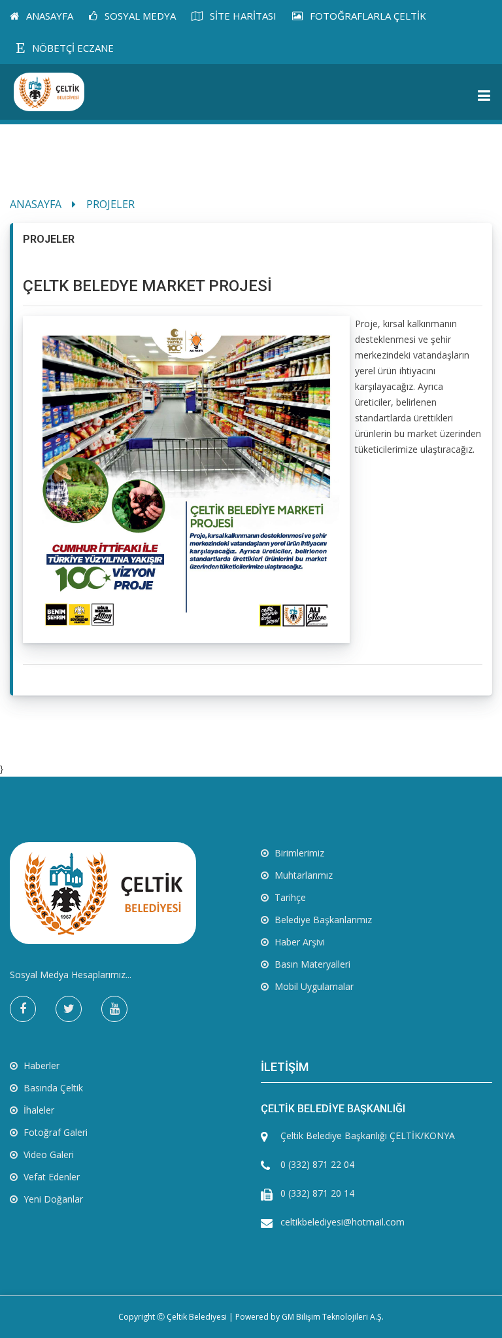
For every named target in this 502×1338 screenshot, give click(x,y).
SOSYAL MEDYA (139, 15)
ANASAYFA (48, 15)
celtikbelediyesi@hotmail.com (342, 1222)
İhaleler (37, 1110)
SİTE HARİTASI (241, 15)
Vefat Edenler (50, 1177)
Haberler (40, 1065)
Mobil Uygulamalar (313, 986)
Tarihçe (289, 897)
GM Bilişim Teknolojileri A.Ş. (333, 1316)
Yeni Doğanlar (52, 1199)
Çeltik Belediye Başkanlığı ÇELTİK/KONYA (367, 1135)
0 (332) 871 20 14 (317, 1193)
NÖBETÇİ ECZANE (71, 47)
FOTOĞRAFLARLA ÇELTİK (366, 15)
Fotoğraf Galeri (54, 1132)
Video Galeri (47, 1154)
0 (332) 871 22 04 (317, 1164)
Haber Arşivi (298, 942)
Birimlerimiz (298, 853)
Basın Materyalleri (311, 964)
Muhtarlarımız (302, 875)
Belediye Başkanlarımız (322, 919)
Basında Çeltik (52, 1088)
